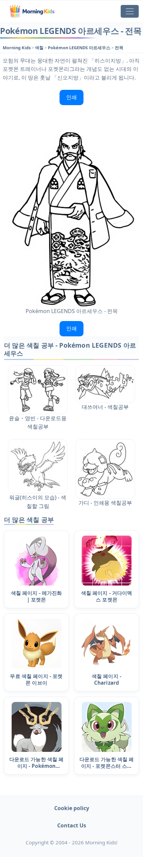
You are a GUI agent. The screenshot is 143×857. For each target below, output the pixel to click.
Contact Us (71, 825)
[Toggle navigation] (129, 11)
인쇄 (71, 97)
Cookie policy (71, 808)
